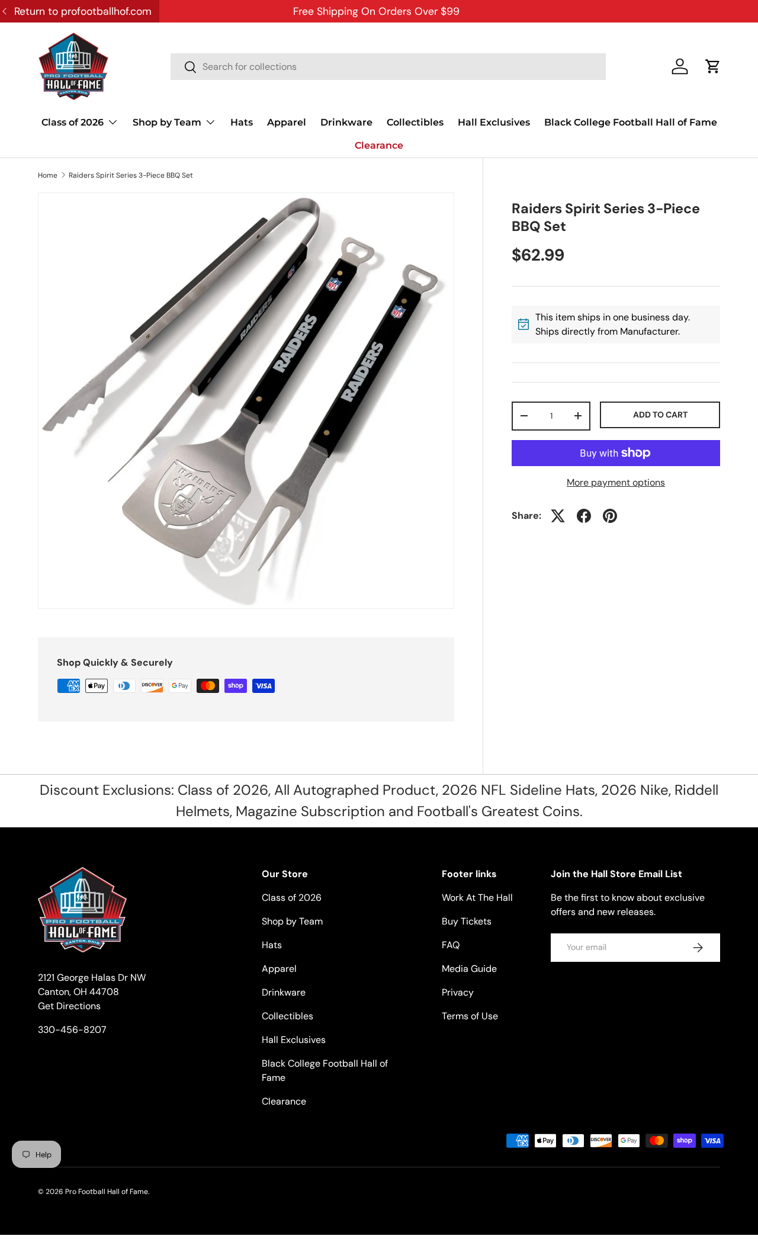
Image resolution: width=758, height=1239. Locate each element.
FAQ (451, 945)
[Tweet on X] (558, 516)
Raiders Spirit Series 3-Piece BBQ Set (131, 175)
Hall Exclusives (494, 122)
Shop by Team (167, 122)
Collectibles (415, 122)
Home (47, 175)
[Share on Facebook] (584, 516)
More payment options (616, 482)
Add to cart (660, 414)
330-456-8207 (72, 1029)
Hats (241, 122)
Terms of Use (470, 1016)
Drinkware (346, 122)
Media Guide (469, 968)
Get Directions (69, 1006)
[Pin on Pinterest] (610, 516)
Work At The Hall (477, 897)
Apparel (286, 122)
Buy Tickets (467, 921)
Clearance (379, 145)
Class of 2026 (72, 122)
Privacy (458, 992)
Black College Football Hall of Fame (630, 122)
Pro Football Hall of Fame (106, 1191)
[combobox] (388, 66)
